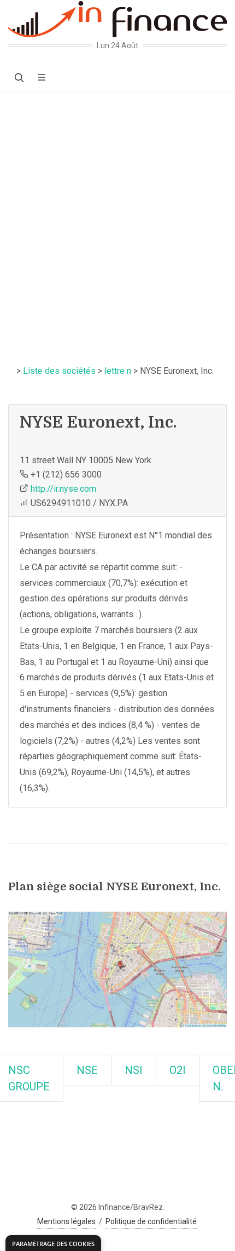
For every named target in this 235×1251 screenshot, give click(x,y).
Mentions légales (66, 1221)
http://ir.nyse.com (63, 489)
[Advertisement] (117, 215)
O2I (177, 1070)
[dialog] (53, 1243)
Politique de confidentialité (151, 1221)
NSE (87, 1070)
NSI (134, 1070)
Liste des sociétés (59, 371)
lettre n (117, 371)
